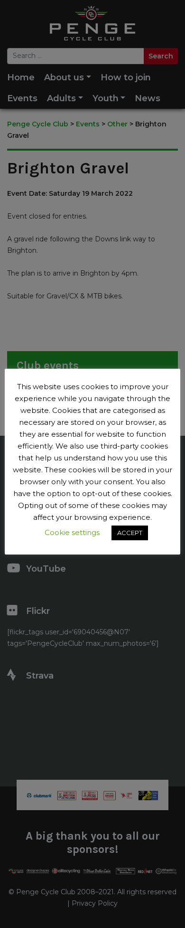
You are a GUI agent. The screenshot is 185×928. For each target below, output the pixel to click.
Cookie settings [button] (72, 532)
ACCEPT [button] (129, 532)
